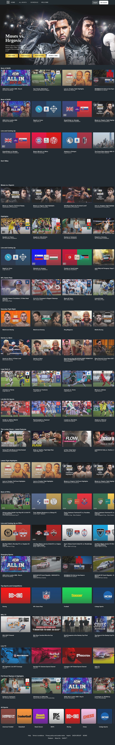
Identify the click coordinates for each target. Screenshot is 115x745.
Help (29, 735)
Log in (95, 2)
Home (13, 2)
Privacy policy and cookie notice (55, 735)
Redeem (50, 738)
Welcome (44, 2)
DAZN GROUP (76, 735)
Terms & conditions (38, 735)
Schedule (34, 2)
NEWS (85, 735)
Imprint (69, 735)
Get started (104, 2)
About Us (57, 738)
